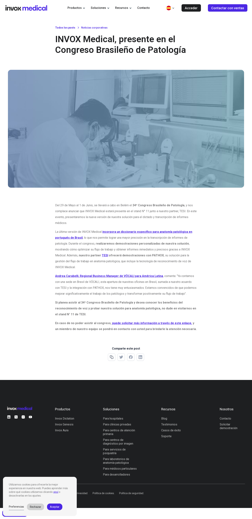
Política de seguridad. (131, 493)
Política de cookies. (104, 493)
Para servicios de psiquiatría (114, 451)
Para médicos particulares (120, 468)
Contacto (143, 8)
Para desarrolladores (116, 474)
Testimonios (169, 424)
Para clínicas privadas (117, 424)
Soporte (166, 436)
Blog (164, 418)
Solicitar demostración (228, 426)
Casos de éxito (171, 430)
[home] (26, 7)
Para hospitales (113, 418)
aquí (55, 491)
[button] (76, 7)
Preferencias (16, 506)
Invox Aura (61, 430)
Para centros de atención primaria (119, 432)
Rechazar (35, 506)
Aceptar (54, 506)
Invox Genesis (64, 424)
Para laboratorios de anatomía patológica (116, 460)
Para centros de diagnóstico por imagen (118, 441)
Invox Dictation (64, 418)
